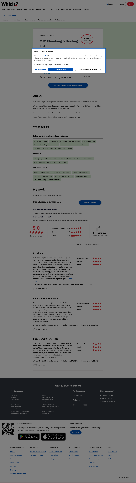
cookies (45, 56)
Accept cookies (61, 69)
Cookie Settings (40, 69)
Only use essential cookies (88, 69)
